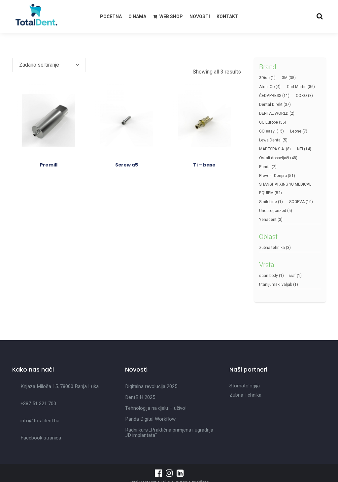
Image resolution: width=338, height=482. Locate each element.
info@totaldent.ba (39, 420)
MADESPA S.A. (272, 149)
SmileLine (268, 201)
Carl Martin (297, 86)
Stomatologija (244, 385)
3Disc (264, 77)
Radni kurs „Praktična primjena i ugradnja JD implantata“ (169, 432)
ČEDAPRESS (270, 95)
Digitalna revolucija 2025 (151, 386)
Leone (295, 131)
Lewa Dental (270, 140)
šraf (292, 275)
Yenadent (268, 219)
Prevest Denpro (273, 175)
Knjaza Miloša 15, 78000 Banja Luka (59, 386)
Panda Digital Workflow (150, 419)
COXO (301, 95)
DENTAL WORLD (273, 113)
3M (284, 77)
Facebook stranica (40, 437)
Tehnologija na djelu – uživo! (155, 408)
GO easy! (267, 131)
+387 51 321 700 (38, 403)
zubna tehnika (272, 247)
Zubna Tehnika (245, 395)
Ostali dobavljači (274, 158)
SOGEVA (297, 201)
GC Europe (268, 122)
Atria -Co (267, 86)
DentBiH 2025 (140, 397)
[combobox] (48, 65)
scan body (268, 275)
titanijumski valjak (275, 284)
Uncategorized (272, 210)
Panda (265, 167)
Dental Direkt (271, 104)
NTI (300, 149)
